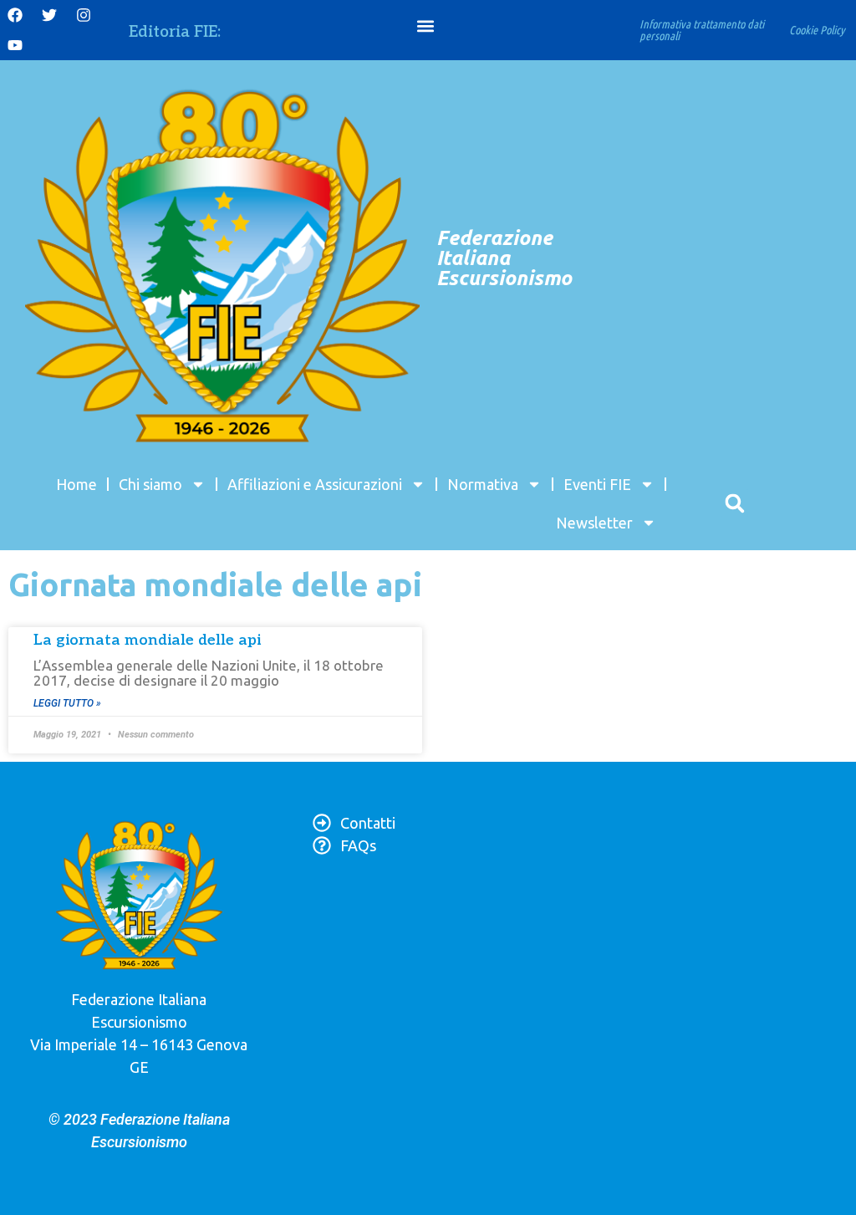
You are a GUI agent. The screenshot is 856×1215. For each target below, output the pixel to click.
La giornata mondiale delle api (147, 640)
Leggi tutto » (67, 703)
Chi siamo (150, 484)
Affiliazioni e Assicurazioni (314, 484)
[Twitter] (49, 15)
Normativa (482, 484)
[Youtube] (15, 45)
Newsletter (594, 522)
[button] (426, 26)
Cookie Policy (817, 30)
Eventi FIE (597, 484)
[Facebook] (15, 15)
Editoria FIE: (175, 32)
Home (76, 484)
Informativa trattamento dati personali (701, 30)
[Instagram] (84, 15)
